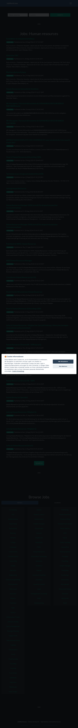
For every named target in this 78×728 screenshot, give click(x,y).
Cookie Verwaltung (18, 371)
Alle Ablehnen (63, 366)
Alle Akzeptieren (63, 361)
